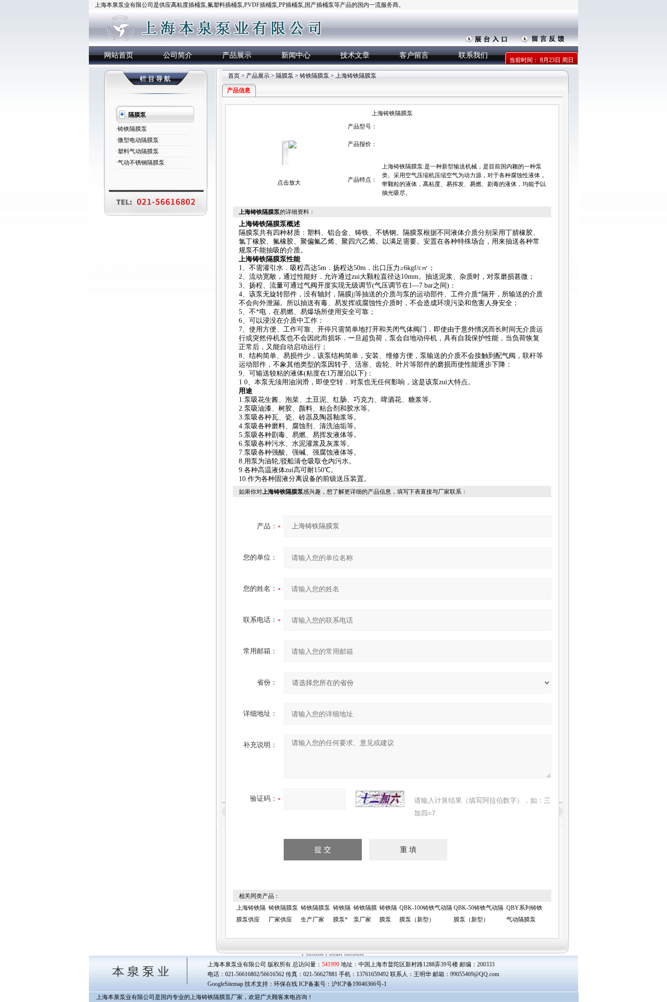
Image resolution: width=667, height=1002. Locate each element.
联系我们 (473, 55)
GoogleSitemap (225, 984)
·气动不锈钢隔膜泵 (140, 162)
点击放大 (289, 182)
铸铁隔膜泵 (314, 75)
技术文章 (355, 55)
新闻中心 (296, 55)
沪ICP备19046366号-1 (359, 984)
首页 (234, 75)
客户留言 (414, 55)
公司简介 (177, 55)
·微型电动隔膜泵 (137, 140)
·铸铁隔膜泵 (131, 128)
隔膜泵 (284, 75)
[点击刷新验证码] (379, 799)
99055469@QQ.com (474, 974)
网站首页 (118, 55)
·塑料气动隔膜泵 (137, 151)
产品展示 (236, 55)
